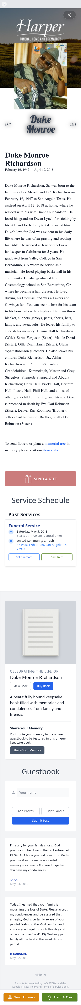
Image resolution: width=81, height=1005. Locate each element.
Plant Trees (56, 557)
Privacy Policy (29, 986)
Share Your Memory (27, 750)
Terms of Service (51, 986)
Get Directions (24, 557)
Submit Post (40, 820)
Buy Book (43, 686)
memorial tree (55, 443)
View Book (20, 686)
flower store (52, 449)
